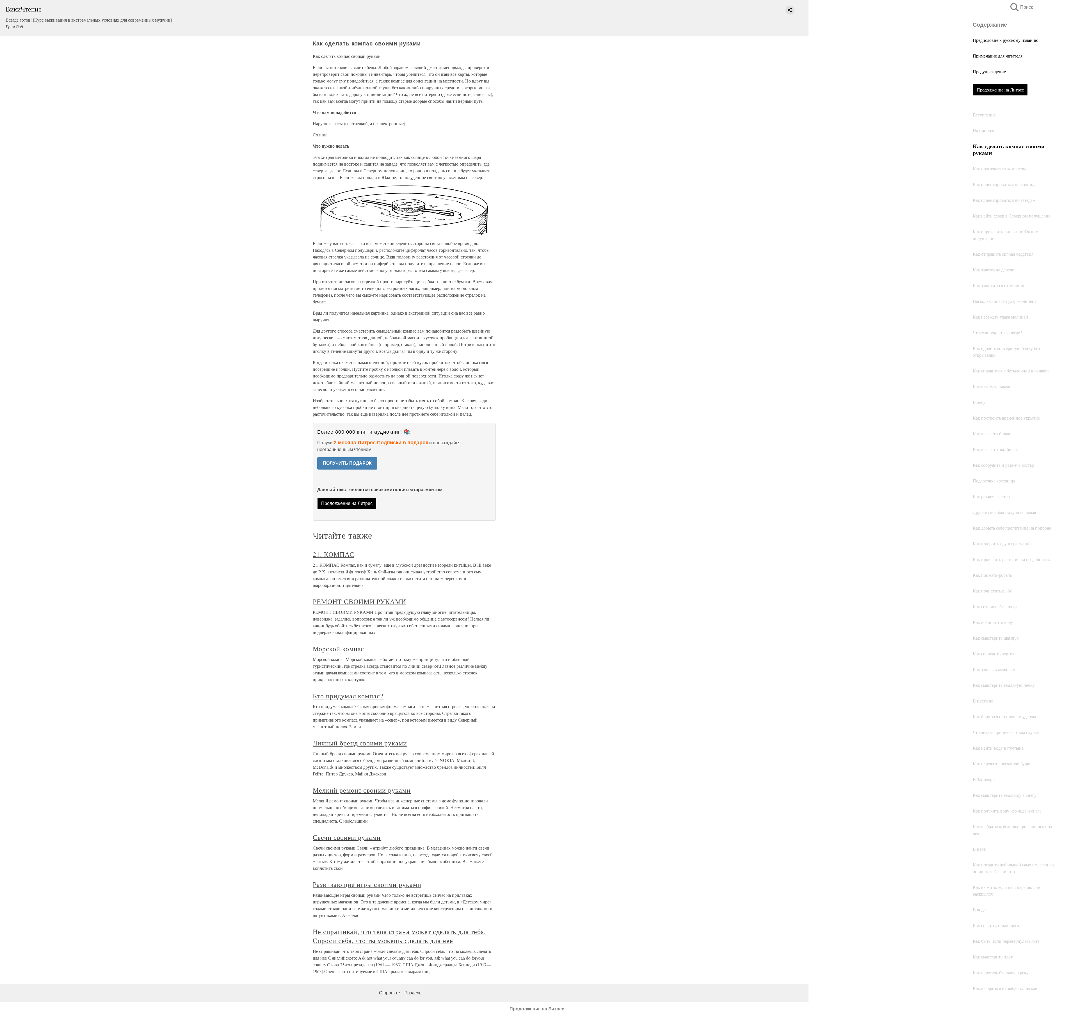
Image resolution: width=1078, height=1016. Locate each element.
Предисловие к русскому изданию (1005, 40)
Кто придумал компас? (348, 695)
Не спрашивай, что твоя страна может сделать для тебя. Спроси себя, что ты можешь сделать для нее (399, 936)
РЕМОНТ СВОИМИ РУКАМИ (359, 601)
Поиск (1021, 7)
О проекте (389, 992)
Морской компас (338, 648)
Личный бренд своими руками (360, 742)
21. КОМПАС (333, 554)
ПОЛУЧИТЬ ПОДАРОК (347, 463)
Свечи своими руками (347, 837)
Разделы (413, 992)
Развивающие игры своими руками (367, 884)
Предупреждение (989, 71)
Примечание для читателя (997, 56)
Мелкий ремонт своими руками (362, 790)
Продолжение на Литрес (1000, 90)
